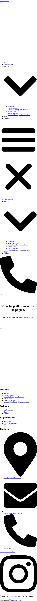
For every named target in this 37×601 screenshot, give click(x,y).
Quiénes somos (8, 64)
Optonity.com (17, 600)
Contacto (6, 118)
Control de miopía (13, 113)
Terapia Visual (12, 111)
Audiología (11, 106)
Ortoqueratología (13, 108)
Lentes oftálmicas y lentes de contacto (19, 115)
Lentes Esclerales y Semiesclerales (18, 110)
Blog (5, 116)
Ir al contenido (4, 1)
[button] (18, 158)
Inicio (5, 63)
